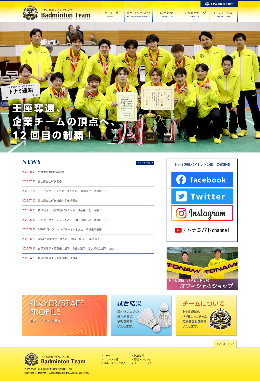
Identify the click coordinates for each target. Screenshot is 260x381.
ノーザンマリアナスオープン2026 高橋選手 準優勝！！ (72, 191)
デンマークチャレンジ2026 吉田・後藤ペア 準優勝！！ (72, 220)
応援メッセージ (142, 359)
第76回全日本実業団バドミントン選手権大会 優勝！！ (71, 210)
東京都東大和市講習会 (51, 172)
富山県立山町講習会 (50, 181)
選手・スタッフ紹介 (115, 363)
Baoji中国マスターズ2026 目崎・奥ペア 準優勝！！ (70, 239)
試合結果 (139, 355)
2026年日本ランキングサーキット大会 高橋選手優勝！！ (72, 229)
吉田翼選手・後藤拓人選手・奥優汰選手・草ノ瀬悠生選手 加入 (76, 248)
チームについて (142, 363)
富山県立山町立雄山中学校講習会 (58, 200)
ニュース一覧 (111, 359)
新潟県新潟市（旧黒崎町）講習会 (58, 258)
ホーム (107, 355)
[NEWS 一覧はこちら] (88, 163)
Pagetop (225, 343)
